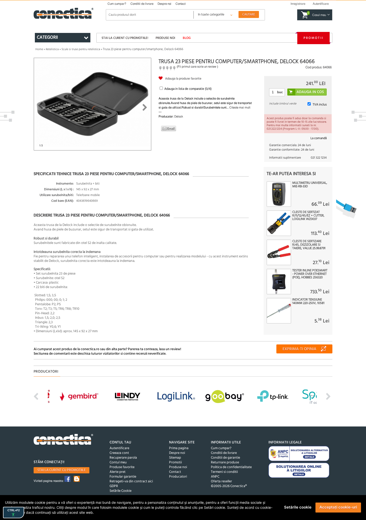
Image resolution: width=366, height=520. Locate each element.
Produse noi (165, 38)
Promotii (313, 38)
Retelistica (52, 49)
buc (280, 92)
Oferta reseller (221, 481)
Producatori (178, 477)
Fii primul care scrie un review (197, 66)
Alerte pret (117, 472)
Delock (178, 116)
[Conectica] (63, 440)
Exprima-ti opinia (299, 349)
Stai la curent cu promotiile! (125, 38)
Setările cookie (297, 507)
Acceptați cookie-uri (338, 507)
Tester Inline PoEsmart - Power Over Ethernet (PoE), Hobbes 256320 (309, 274)
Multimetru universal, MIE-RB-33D (309, 184)
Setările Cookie (120, 491)
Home (39, 49)
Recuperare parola (123, 458)
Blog (187, 38)
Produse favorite (122, 467)
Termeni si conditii (224, 472)
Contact (180, 3)
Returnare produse (225, 462)
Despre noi (164, 3)
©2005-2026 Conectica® (229, 486)
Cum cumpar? (117, 3)
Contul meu (118, 462)
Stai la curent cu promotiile (61, 470)
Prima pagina (178, 448)
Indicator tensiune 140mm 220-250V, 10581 (308, 301)
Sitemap (175, 458)
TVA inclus (320, 104)
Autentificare (119, 448)
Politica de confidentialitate (231, 467)
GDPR (114, 486)
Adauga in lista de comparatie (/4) (188, 89)
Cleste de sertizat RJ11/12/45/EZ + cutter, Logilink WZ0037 (308, 215)
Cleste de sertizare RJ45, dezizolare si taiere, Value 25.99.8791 (308, 245)
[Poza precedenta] (40, 105)
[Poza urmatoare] (145, 107)
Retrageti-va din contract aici (131, 481)
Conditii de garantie (225, 458)
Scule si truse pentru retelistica (80, 49)
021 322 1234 (319, 157)
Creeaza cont (119, 453)
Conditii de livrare (141, 3)
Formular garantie (123, 477)
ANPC (215, 477)
